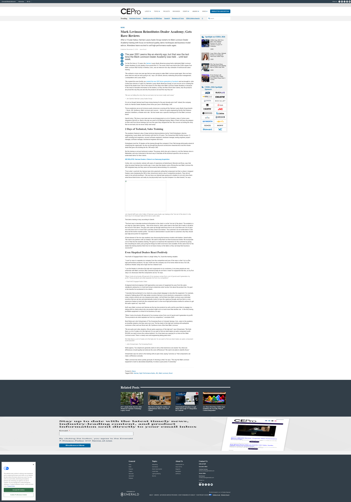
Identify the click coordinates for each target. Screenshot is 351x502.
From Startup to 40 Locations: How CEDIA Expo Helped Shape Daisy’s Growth (217, 77)
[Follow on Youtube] (350, 1)
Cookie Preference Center (18, 494)
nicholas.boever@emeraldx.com (206, 477)
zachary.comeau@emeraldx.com (206, 470)
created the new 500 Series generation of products (162, 81)
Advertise (21, 1)
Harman (148, 63)
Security (154, 476)
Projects (166, 11)
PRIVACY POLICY (225, 495)
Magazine (178, 469)
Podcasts (131, 478)
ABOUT (151, 495)
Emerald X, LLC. (217, 492)
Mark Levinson (163, 373)
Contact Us (201, 480)
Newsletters (178, 471)
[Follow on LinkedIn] (342, 1)
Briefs (130, 466)
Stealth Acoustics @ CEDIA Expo (152, 18)
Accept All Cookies (19, 490)
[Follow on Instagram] (347, 1)
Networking (155, 464)
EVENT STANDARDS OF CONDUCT (186, 495)
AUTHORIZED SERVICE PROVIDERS (168, 495)
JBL (157, 373)
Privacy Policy (11, 486)
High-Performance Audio (147, 373)
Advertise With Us (180, 464)
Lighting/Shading (156, 473)
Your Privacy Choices (202, 495)
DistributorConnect (135, 18)
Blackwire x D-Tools (178, 18)
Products (131, 469)
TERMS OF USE (216, 495)
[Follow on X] (344, 1)
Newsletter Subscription (220, 11)
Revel (170, 373)
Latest (147, 11)
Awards (195, 11)
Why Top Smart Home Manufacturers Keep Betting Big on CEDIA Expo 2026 (218, 65)
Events (185, 11)
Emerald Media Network (9, 1)
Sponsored (131, 476)
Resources (176, 11)
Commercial (155, 466)
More (204, 11)
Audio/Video (155, 471)
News (123, 27)
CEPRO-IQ (178, 473)
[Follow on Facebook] (339, 1)
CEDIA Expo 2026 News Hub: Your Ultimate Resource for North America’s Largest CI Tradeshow (217, 43)
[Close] (33, 465)
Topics (156, 11)
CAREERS (156, 495)
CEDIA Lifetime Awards (193, 18)
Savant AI (167, 18)
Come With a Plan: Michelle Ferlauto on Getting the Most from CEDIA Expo (218, 54)
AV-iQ (28, 1)
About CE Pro (179, 466)
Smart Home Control (157, 469)
